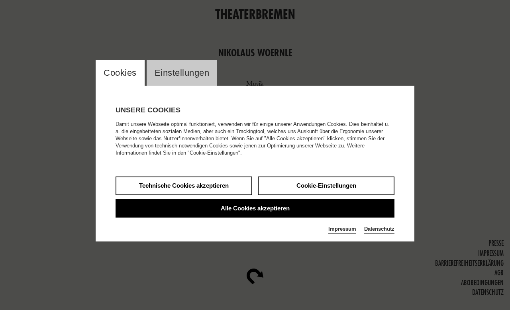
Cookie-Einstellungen (326, 185)
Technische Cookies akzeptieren (184, 185)
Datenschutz (379, 229)
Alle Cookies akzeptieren (255, 208)
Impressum (342, 229)
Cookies (120, 73)
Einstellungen (182, 73)
